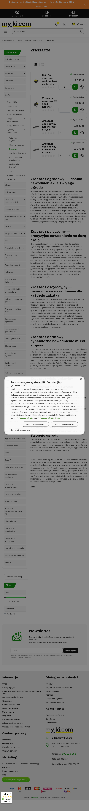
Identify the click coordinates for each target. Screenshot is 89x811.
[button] (20, 430)
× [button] (81, 379)
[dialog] (44, 405)
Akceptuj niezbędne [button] (35, 424)
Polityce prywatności (24, 418)
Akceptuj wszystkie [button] (64, 424)
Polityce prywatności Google (48, 418)
